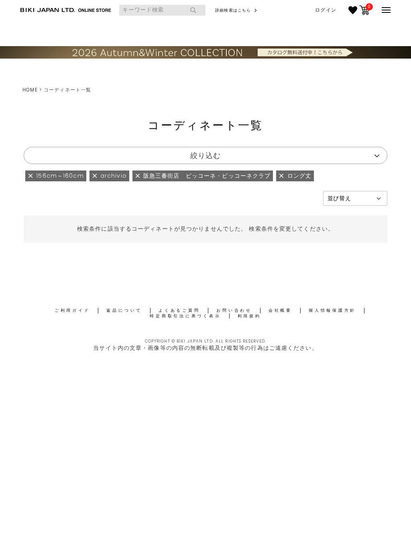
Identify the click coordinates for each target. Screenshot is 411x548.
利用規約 (249, 316)
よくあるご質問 (179, 310)
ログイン (325, 10)
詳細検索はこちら (233, 10)
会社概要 (280, 310)
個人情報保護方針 (332, 310)
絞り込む (205, 155)
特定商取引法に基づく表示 (185, 316)
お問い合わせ (234, 310)
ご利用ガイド (72, 310)
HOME (29, 89)
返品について (124, 310)
